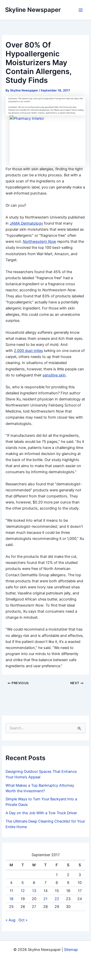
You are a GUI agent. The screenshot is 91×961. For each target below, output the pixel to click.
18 (11, 899)
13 (34, 890)
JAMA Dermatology (26, 223)
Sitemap (71, 949)
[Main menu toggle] (80, 10)
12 (23, 890)
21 (45, 899)
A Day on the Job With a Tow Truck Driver (41, 813)
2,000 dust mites (28, 350)
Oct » (23, 920)
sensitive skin (54, 375)
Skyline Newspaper (33, 9)
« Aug (10, 920)
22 (57, 899)
